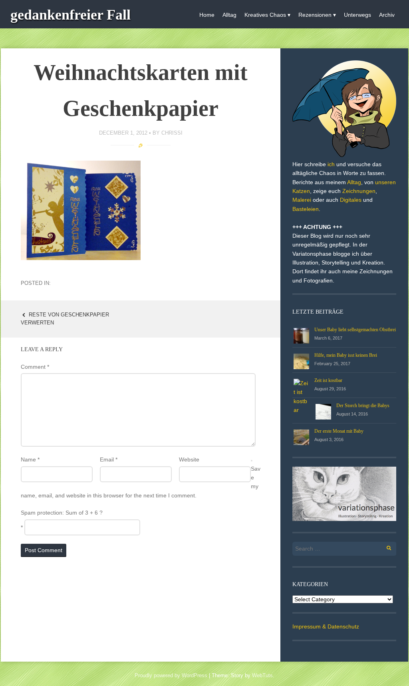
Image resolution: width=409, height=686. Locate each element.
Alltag (229, 15)
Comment (35, 367)
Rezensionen (315, 15)
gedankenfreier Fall (70, 15)
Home (206, 15)
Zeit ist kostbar (328, 380)
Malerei (301, 200)
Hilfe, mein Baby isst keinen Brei (345, 355)
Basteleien (305, 209)
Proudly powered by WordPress (171, 675)
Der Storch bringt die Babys (362, 405)
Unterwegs (357, 15)
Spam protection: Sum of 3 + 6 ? (62, 512)
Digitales (350, 200)
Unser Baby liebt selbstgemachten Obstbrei (355, 329)
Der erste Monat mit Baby (338, 431)
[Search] (384, 547)
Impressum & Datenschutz (325, 626)
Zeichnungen (358, 191)
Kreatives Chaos (265, 15)
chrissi (172, 133)
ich (331, 164)
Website (189, 459)
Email (108, 459)
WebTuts (262, 675)
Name (30, 459)
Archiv (387, 15)
